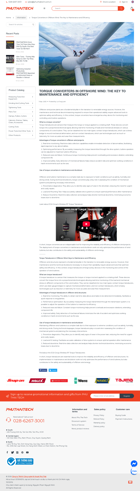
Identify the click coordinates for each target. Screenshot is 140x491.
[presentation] (7, 380)
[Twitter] (12, 452)
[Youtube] (27, 452)
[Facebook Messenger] (134, 463)
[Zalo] (134, 471)
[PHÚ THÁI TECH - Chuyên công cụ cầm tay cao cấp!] (19, 8)
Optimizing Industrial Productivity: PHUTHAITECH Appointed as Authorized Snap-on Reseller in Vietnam (25, 73)
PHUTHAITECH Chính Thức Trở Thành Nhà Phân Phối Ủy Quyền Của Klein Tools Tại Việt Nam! (25, 45)
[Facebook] (7, 452)
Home (8, 18)
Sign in (125, 2)
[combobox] (88, 8)
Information (21, 18)
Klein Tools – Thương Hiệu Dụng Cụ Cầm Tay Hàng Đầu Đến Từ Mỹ (25, 59)
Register (126, 396)
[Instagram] (17, 452)
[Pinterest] (22, 452)
